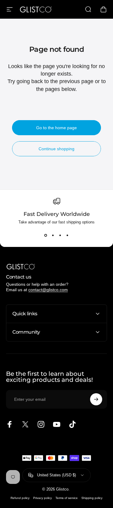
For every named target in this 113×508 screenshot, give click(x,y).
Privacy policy (42, 498)
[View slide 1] (45, 235)
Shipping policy (91, 498)
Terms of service (66, 498)
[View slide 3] (60, 235)
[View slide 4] (67, 235)
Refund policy (20, 498)
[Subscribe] (96, 399)
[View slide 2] (53, 235)
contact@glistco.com (48, 289)
